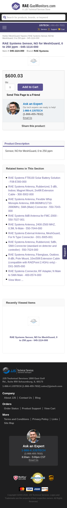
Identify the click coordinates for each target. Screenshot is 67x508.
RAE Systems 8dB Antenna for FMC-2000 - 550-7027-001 (33, 217)
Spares (24, 36)
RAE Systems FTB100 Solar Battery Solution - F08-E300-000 (34, 179)
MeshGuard (14, 36)
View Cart (49, 408)
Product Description (17, 143)
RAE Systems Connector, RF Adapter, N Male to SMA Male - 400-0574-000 (34, 273)
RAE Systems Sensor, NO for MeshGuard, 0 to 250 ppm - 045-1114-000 (33, 339)
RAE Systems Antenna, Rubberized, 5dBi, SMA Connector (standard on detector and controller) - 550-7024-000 (32, 246)
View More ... (15, 280)
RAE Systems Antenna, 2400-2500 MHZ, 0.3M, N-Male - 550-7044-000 (31, 226)
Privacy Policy (40, 419)
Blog (37, 397)
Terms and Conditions (16, 419)
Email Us (27, 118)
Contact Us (25, 397)
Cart (63, 29)
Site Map (9, 423)
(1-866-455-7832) (57, 25)
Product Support (31, 408)
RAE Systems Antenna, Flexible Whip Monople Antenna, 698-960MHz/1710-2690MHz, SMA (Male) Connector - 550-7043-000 (34, 205)
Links (55, 419)
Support (54, 29)
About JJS (10, 397)
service (44, 29)
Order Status (11, 408)
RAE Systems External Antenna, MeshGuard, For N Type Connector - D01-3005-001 (34, 235)
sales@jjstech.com (51, 386)
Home (5, 36)
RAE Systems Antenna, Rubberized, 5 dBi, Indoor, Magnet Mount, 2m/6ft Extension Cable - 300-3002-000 (32, 190)
